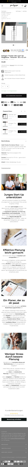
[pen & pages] (14, 5)
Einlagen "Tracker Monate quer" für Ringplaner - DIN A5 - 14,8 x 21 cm (13, 131)
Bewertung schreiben (14, 419)
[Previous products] (21, 111)
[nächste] (25, 1)
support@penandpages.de (17, 438)
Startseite (3, 11)
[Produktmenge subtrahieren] (2, 86)
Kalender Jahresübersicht (13, 114)
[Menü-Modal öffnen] (2, 5)
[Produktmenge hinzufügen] (7, 86)
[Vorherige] (2, 1)
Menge (3, 83)
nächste (25, 11)
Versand (12, 65)
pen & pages (4, 59)
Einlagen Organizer (6, 12)
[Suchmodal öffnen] (22, 5)
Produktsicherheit (5, 168)
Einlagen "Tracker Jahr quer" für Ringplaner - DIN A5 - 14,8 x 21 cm (13, 123)
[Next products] (25, 111)
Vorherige (18, 11)
